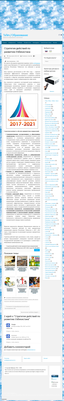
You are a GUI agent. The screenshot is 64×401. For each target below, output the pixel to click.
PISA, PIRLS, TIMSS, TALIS (51, 101)
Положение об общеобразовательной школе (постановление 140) (17, 307)
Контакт (55, 42)
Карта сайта (27, 358)
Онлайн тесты (27, 42)
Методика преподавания (51, 168)
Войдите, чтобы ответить (12, 331)
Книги (46, 151)
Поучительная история (50, 212)
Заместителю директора (51, 128)
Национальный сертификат (51, 175)
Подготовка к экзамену (50, 203)
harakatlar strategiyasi (11, 297)
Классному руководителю (51, 149)
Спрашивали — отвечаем (51, 235)
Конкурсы (47, 158)
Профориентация (49, 222)
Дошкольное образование (51, 123)
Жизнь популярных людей (51, 127)
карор (12, 299)
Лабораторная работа (50, 164)
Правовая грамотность (50, 214)
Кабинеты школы (49, 143)
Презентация (48, 216)
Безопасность (48, 110)
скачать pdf (31, 299)
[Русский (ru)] (46, 51)
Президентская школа (50, 218)
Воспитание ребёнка (50, 117)
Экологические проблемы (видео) (30, 312)
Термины (47, 250)
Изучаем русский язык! (50, 138)
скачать (26, 299)
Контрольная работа (50, 160)
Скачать (37, 250)
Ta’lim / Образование (15, 35)
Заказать (52, 91)
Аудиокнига (48, 108)
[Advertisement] (32, 18)
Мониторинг (48, 171)
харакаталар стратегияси (20, 301)
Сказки (46, 231)
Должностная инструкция (51, 121)
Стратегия (30, 56)
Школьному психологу (50, 268)
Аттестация (47, 106)
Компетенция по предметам (51, 155)
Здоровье (47, 132)
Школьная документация (51, 266)
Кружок (47, 162)
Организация (48, 194)
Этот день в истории (50, 276)
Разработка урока (49, 225)
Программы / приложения (51, 220)
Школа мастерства (49, 264)
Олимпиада (48, 190)
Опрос (46, 192)
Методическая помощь (50, 169)
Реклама (47, 227)
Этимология (48, 274)
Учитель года (48, 257)
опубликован (36, 63)
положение (21, 299)
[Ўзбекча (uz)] (50, 51)
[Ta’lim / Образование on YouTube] (61, 35)
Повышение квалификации (51, 199)
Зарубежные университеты (51, 130)
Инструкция (48, 140)
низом (16, 299)
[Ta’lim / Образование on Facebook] (59, 35)
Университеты (12, 42)
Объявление (48, 188)
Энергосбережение (49, 272)
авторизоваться (31, 349)
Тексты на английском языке (52, 246)
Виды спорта (48, 114)
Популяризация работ (50, 210)
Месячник (47, 166)
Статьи (46, 237)
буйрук (9, 299)
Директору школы (49, 119)
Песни (46, 197)
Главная (4, 42)
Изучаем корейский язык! (51, 136)
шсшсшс (14, 335)
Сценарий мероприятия (50, 244)
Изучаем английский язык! (51, 134)
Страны (47, 240)
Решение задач (48, 229)
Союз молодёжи (49, 233)
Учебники (19, 42)
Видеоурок (47, 112)
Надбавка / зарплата (50, 173)
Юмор (46, 278)
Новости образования (50, 184)
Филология (47, 261)
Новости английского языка (51, 181)
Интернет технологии (50, 142)
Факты (46, 259)
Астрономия (48, 104)
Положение (24, 56)
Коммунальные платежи (51, 153)
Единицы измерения (50, 125)
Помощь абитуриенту (50, 209)
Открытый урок (48, 196)
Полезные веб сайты (50, 205)
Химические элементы (50, 263)
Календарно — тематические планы (42, 42)
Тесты (46, 251)
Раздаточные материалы (51, 223)
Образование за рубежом (51, 186)
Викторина (47, 115)
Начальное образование (51, 179)
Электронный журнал (50, 270)
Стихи (46, 238)
